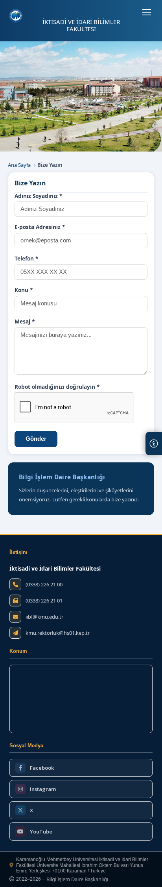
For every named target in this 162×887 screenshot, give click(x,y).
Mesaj (25, 321)
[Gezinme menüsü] (146, 12)
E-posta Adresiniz (40, 227)
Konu (24, 290)
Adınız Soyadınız (38, 196)
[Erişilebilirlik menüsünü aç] (153, 443)
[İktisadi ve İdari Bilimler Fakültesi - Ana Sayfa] (15, 15)
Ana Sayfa (19, 164)
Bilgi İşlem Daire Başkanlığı (77, 879)
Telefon (26, 258)
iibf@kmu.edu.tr (44, 617)
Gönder (36, 438)
